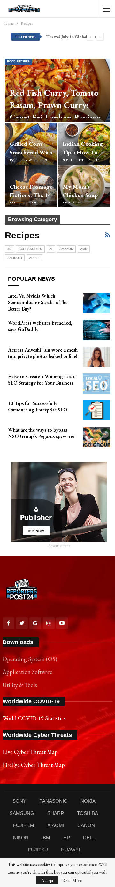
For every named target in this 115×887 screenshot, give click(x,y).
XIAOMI (55, 825)
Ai (50, 249)
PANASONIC (53, 801)
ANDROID (14, 258)
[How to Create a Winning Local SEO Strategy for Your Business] (96, 383)
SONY (19, 801)
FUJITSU (38, 849)
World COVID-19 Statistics (34, 718)
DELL (89, 837)
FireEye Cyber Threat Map (34, 764)
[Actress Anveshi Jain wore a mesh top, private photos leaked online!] (96, 357)
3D (9, 249)
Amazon (66, 249)
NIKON (20, 837)
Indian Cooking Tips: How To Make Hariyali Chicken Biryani (83, 157)
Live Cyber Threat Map (30, 752)
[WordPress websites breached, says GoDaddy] (96, 330)
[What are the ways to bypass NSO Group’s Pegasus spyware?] (96, 437)
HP (66, 837)
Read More (72, 880)
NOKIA (88, 801)
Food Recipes (18, 61)
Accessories (30, 249)
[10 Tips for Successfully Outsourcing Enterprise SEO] (96, 410)
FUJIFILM (23, 825)
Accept (47, 880)
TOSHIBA (87, 813)
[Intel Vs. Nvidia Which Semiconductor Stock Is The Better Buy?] (96, 303)
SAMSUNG (22, 813)
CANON (86, 825)
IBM (46, 837)
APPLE (34, 258)
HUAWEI (70, 849)
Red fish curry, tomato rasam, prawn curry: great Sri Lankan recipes (56, 105)
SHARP (55, 813)
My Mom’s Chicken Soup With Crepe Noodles (80, 200)
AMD (83, 249)
